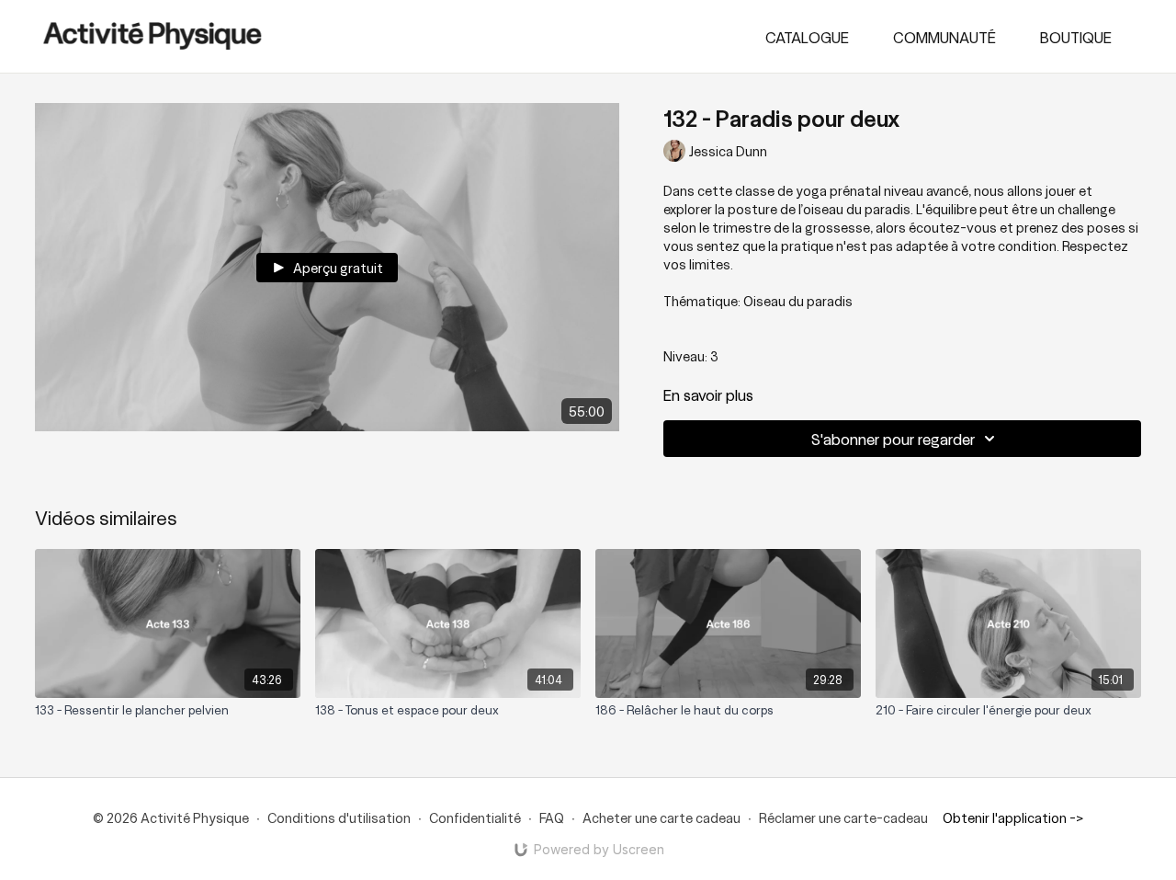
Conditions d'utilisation (339, 817)
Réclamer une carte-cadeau (843, 817)
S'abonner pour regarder (893, 438)
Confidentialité (475, 817)
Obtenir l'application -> (1013, 817)
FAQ (551, 817)
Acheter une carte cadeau (661, 817)
